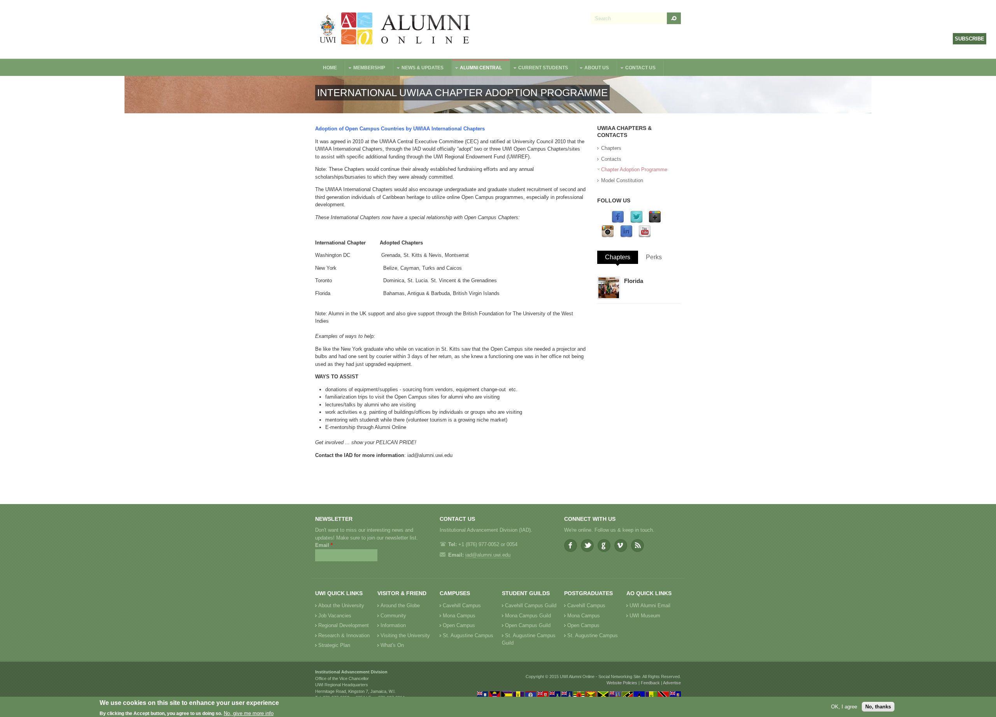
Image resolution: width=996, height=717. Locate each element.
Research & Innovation (344, 635)
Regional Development (343, 625)
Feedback (650, 682)
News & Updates (419, 68)
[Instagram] (607, 236)
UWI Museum (645, 616)
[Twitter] (636, 222)
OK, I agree (844, 707)
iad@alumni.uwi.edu (429, 455)
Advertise (672, 682)
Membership (365, 68)
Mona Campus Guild (528, 616)
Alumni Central (477, 68)
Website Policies (622, 682)
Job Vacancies (334, 616)
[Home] (395, 29)
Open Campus (459, 625)
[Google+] (655, 222)
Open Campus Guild (528, 625)
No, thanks (878, 707)
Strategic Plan (334, 645)
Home (330, 67)
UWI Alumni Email (650, 605)
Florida (633, 281)
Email (324, 545)
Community (393, 616)
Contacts (611, 159)
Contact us (636, 68)
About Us (593, 68)
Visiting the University (405, 635)
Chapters (611, 148)
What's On (392, 645)
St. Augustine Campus (468, 635)
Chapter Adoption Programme (634, 169)
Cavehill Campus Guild (530, 605)
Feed (637, 545)
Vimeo (620, 545)
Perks (654, 257)
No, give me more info (249, 713)
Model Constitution (622, 180)
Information (393, 625)
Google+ (604, 545)
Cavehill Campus (462, 605)
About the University (341, 605)
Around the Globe (400, 605)
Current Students (539, 68)
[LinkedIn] (626, 236)
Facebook (570, 545)
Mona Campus (459, 616)
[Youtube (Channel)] (644, 236)
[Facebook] (618, 222)
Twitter (587, 545)
